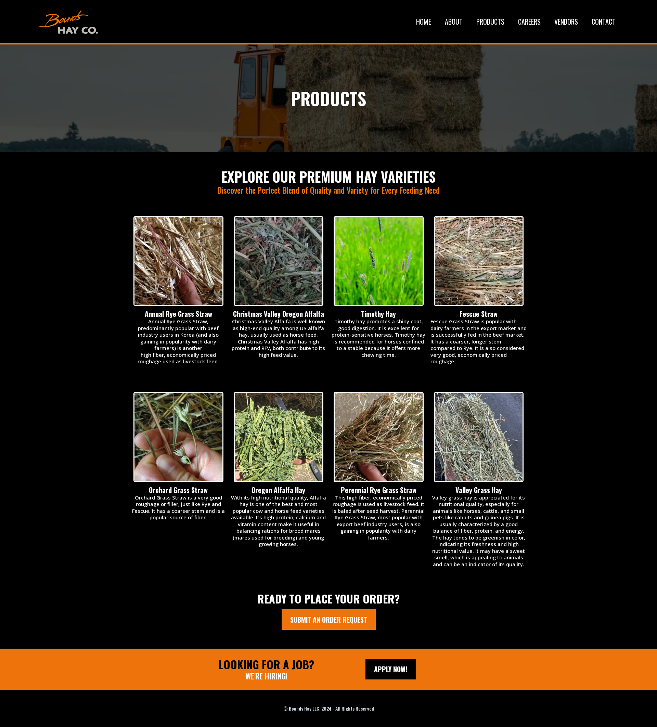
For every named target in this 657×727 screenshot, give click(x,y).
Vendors (566, 21)
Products (490, 21)
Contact (604, 21)
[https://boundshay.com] (69, 21)
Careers (529, 21)
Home (423, 21)
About (454, 21)
